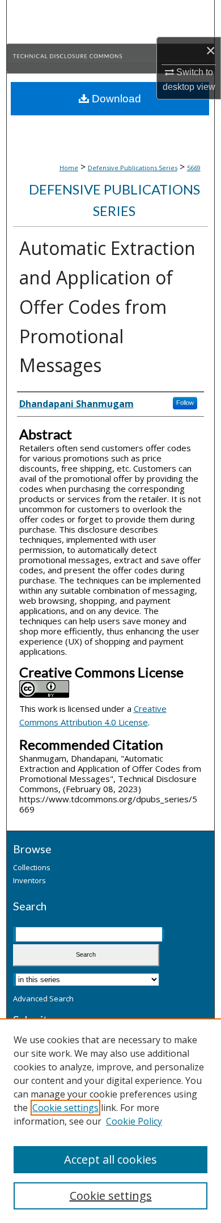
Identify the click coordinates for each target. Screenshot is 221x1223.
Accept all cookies (110, 1159)
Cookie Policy (134, 1121)
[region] (110, 1120)
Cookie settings (65, 1107)
